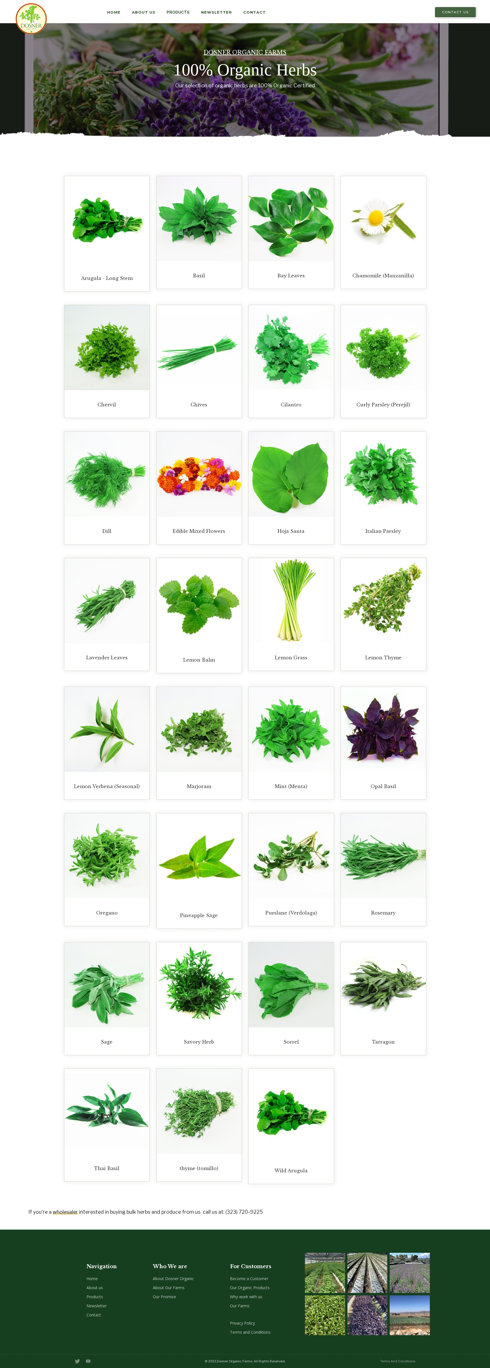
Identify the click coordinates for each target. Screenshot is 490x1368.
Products (178, 12)
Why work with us (246, 1296)
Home (92, 1278)
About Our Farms (169, 1287)
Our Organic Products (250, 1287)
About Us (143, 12)
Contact (254, 12)
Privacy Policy (242, 1323)
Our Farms (240, 1305)
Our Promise (164, 1296)
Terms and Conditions (250, 1332)
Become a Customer (249, 1278)
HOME (114, 12)
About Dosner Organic (173, 1278)
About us (94, 1287)
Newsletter (216, 12)
